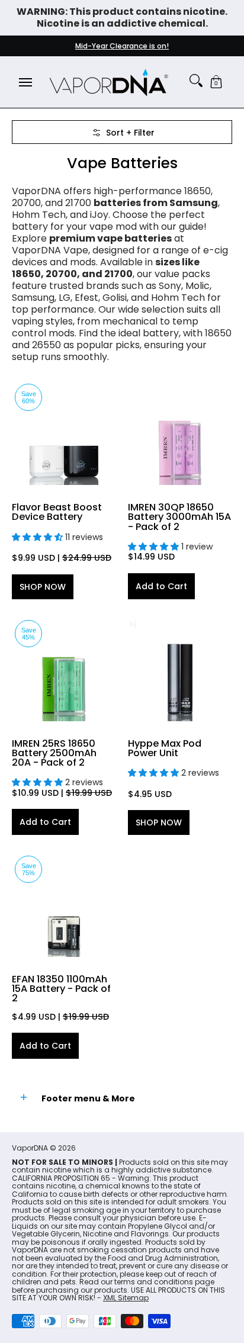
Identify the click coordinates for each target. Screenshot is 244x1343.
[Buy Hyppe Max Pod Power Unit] (180, 669)
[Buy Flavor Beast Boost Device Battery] (64, 433)
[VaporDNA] (109, 82)
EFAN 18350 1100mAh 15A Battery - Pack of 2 (61, 988)
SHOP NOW (43, 587)
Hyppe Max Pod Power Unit (164, 748)
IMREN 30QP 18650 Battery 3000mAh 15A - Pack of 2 (179, 516)
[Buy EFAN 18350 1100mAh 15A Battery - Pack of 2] (64, 905)
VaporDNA (30, 1148)
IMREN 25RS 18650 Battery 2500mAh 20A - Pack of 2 (54, 753)
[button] (216, 82)
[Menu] (25, 82)
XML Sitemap (126, 1298)
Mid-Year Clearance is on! (122, 46)
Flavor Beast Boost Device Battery (57, 511)
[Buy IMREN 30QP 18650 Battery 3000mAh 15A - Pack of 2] (180, 433)
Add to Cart (161, 586)
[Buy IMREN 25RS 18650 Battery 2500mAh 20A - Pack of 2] (64, 669)
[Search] (196, 80)
